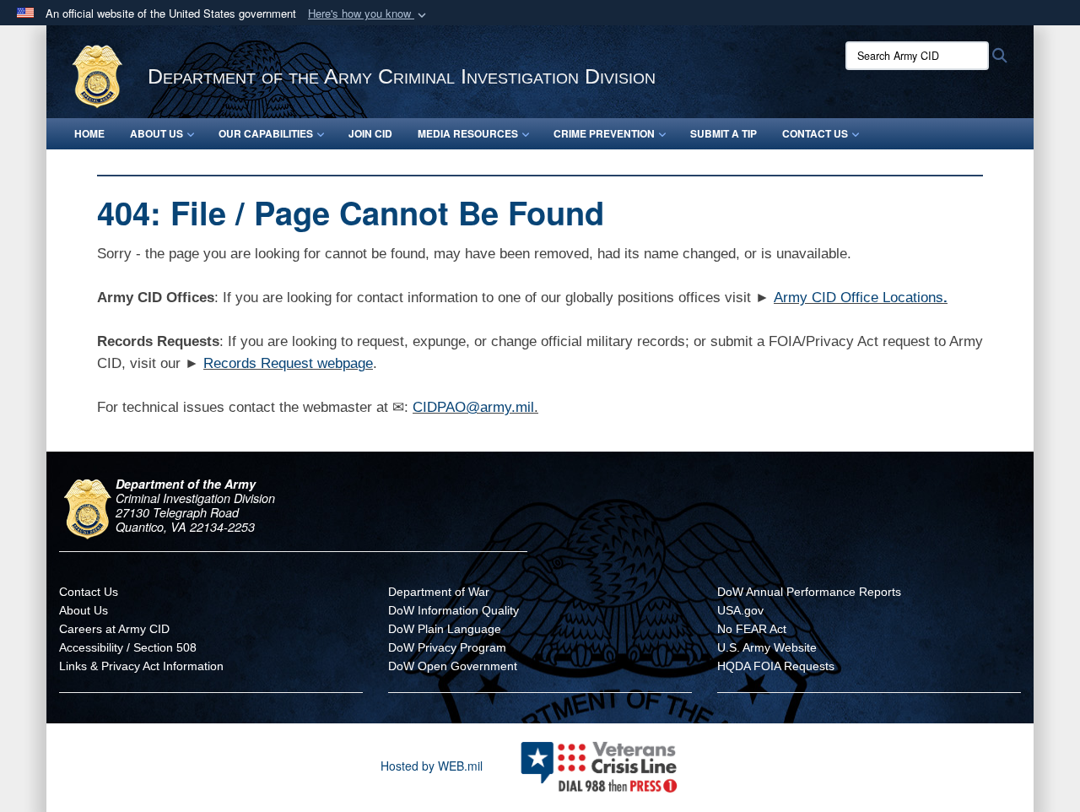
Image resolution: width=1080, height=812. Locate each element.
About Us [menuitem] (156, 133)
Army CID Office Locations (858, 298)
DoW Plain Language (444, 629)
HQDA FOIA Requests (775, 666)
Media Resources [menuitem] (468, 133)
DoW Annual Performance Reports (809, 591)
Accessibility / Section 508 (128, 647)
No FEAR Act (751, 629)
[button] (368, 14)
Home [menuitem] (89, 133)
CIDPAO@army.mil (473, 407)
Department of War (438, 591)
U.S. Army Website (767, 647)
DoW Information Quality (453, 610)
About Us (83, 610)
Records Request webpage (288, 363)
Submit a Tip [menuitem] (723, 133)
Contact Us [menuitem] (815, 133)
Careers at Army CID (114, 629)
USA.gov (740, 610)
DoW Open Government (452, 666)
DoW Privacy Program (447, 647)
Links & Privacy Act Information (141, 666)
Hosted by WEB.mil (432, 765)
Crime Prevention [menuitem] (604, 133)
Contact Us (88, 591)
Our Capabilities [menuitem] (266, 133)
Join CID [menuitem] (370, 133)
